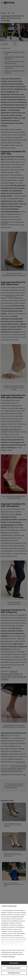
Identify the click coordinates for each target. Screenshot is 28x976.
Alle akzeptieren (14, 963)
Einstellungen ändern (14, 973)
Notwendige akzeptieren (14, 968)
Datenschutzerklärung (9, 956)
